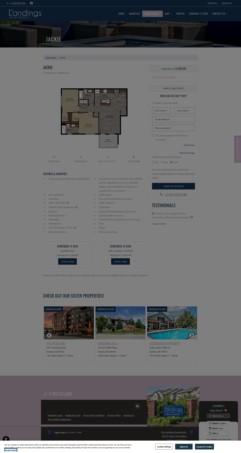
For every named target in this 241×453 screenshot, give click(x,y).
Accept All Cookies (204, 446)
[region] (120, 447)
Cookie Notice (11, 450)
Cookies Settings (164, 446)
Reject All (184, 446)
